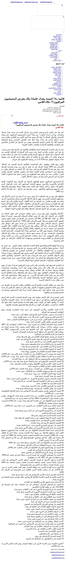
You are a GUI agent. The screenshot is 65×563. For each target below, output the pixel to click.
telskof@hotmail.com (58, 558)
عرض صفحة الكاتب (20, 122)
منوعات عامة (57, 78)
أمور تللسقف (57, 83)
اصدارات (58, 81)
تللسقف (58, 41)
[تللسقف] (55, 41)
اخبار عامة (58, 75)
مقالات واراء (57, 37)
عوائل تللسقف (54, 47)
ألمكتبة (59, 86)
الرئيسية (58, 34)
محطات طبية (54, 54)
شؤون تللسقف (53, 42)
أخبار (59, 50)
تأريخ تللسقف (54, 44)
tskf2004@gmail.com (46, 2)
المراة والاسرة (57, 80)
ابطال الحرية (54, 57)
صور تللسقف (54, 46)
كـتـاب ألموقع (57, 36)
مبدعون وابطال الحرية (54, 88)
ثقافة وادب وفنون (56, 39)
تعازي (59, 91)
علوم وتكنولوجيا (56, 84)
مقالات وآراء (57, 70)
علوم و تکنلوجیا (53, 55)
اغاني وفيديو (57, 89)
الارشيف (58, 94)
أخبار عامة (55, 52)
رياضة (56, 58)
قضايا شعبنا (54, 49)
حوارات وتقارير (57, 60)
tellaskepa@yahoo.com (31, 2)
